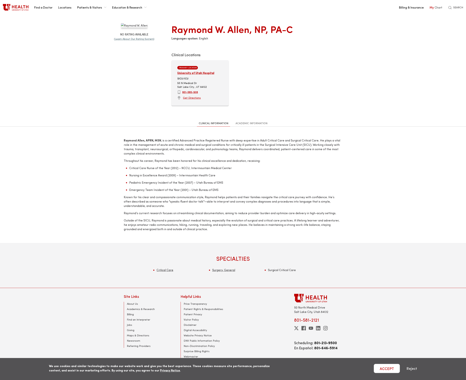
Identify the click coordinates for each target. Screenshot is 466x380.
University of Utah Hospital (195, 73)
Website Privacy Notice (198, 335)
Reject (411, 368)
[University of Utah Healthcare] (318, 298)
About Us (132, 303)
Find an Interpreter (138, 319)
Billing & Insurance (411, 7)
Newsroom (133, 340)
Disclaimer (190, 325)
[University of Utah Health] (15, 7)
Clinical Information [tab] (213, 123)
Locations (64, 7)
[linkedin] (318, 328)
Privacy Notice (170, 370)
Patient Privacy (193, 314)
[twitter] (296, 328)
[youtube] (311, 328)
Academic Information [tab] (251, 123)
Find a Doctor (43, 7)
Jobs (129, 325)
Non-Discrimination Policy (199, 346)
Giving (130, 330)
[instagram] (325, 328)
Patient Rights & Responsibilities (203, 309)
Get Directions (192, 97)
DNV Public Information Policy (202, 340)
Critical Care (165, 270)
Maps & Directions (138, 335)
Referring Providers (139, 346)
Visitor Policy (191, 319)
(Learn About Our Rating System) (134, 39)
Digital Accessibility (195, 330)
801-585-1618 (190, 92)
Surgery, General (223, 270)
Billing (130, 314)
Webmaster (191, 356)
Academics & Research (141, 309)
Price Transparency (195, 303)
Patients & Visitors (89, 7)
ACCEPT (387, 368)
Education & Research (127, 7)
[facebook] (303, 328)
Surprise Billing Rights (197, 351)
